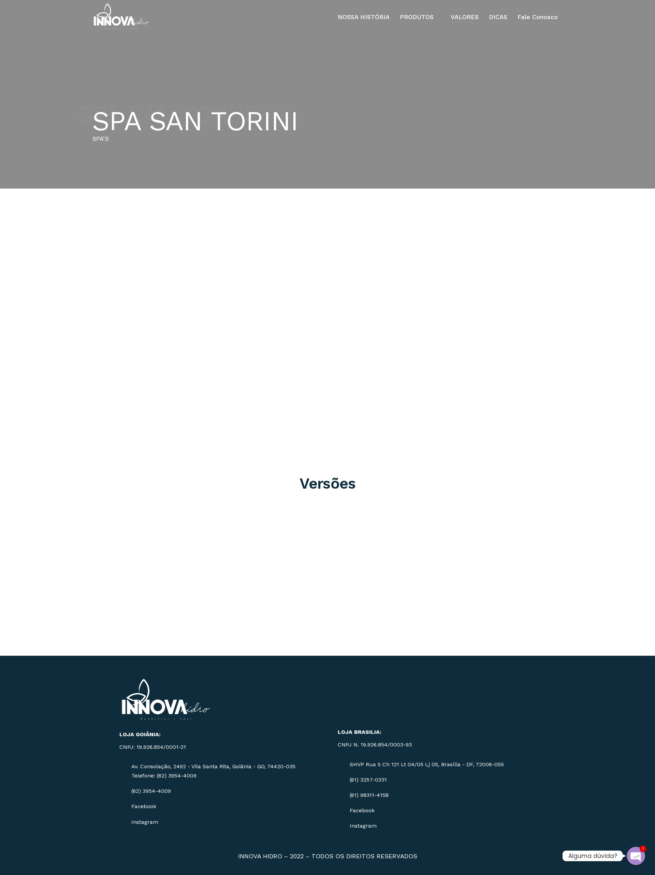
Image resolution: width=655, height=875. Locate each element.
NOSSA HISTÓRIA (364, 16)
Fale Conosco (538, 16)
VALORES (465, 16)
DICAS (498, 16)
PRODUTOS (417, 16)
